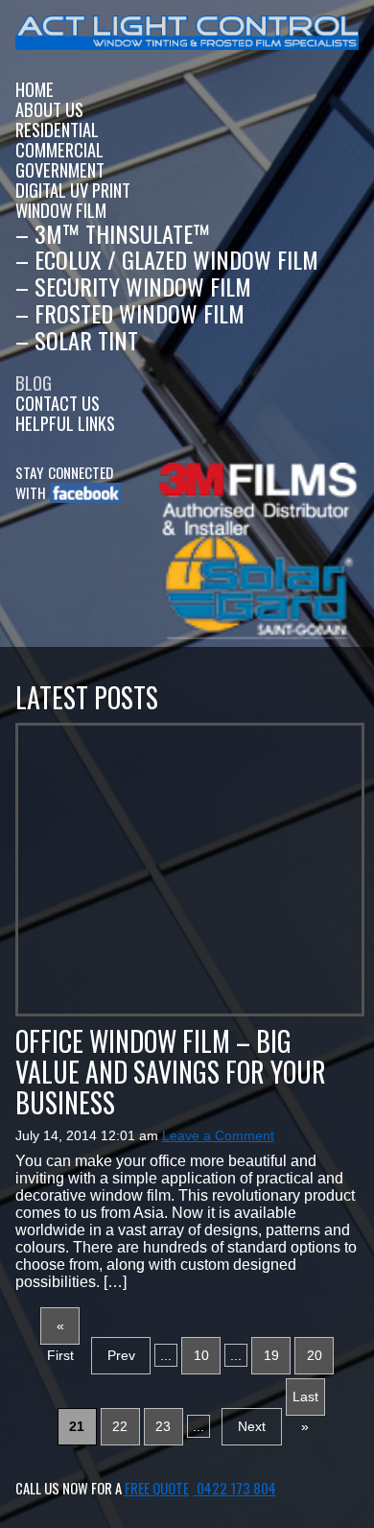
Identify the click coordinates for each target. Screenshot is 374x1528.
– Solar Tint (76, 339)
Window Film (60, 210)
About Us (49, 109)
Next (252, 1426)
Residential (57, 129)
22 (120, 1426)
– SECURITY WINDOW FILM (133, 286)
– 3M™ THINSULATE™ (112, 233)
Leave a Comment (218, 1135)
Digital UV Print (72, 190)
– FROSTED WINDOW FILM (130, 313)
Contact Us (57, 403)
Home (34, 89)
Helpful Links (65, 423)
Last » (305, 1402)
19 (271, 1355)
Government (60, 169)
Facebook (78, 493)
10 (201, 1355)
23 (163, 1426)
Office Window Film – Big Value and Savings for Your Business (170, 1071)
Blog (33, 382)
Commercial (59, 149)
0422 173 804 (236, 1487)
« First (60, 1331)
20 (314, 1355)
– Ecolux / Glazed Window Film (166, 259)
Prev (121, 1355)
